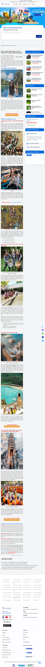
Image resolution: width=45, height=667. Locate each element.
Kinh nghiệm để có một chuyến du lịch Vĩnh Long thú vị (36, 107)
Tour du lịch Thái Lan (7, 594)
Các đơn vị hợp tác (6, 637)
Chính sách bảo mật (6, 639)
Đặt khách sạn (26, 637)
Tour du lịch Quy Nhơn (17, 585)
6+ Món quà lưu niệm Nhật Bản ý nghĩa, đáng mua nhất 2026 (14, 564)
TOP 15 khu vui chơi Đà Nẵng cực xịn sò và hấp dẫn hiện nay (14, 562)
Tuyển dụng (4, 647)
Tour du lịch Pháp (26, 600)
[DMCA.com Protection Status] (30, 665)
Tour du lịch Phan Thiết (7, 587)
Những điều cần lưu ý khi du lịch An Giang (36, 95)
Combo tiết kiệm (26, 642)
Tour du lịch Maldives (7, 600)
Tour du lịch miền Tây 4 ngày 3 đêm (12, 519)
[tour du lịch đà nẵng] (22, 17)
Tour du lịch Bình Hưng (27, 587)
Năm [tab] (40, 155)
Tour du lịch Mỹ (36, 600)
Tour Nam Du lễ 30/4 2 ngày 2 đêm (12, 426)
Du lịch (20, 4)
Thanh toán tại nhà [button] (33, 133)
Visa (29, 4)
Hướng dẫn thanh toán (6, 650)
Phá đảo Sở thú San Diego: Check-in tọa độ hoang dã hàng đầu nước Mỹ (17, 568)
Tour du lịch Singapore (37, 592)
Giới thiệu (4, 632)
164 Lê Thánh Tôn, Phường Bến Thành (30, 609)
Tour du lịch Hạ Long (17, 579)
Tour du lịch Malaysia (17, 594)
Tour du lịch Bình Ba (37, 587)
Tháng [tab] (35, 155)
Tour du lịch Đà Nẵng (37, 581)
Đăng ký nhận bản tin (6, 654)
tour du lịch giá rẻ (6, 550)
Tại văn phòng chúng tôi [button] (34, 143)
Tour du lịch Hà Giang (27, 579)
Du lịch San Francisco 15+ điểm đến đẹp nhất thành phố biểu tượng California (18, 567)
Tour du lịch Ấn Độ (36, 596)
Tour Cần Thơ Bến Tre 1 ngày (12, 114)
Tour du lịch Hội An (6, 585)
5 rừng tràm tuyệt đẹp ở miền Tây (36, 101)
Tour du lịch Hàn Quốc (37, 594)
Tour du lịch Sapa (6, 581)
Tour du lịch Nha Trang (37, 585)
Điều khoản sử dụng (6, 642)
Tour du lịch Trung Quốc (7, 596)
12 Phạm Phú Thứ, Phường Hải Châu (30, 617)
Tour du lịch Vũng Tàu (27, 589)
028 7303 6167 (12, 552)
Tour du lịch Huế (26, 581)
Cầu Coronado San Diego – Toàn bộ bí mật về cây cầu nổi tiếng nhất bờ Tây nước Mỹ (19, 565)
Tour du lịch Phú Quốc (37, 589)
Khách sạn (25, 4)
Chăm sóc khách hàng (6, 652)
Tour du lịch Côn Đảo (7, 592)
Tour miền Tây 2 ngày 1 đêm (16, 202)
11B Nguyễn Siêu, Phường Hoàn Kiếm (30, 613)
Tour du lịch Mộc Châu (37, 579)
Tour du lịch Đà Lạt (16, 592)
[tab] (34, 133)
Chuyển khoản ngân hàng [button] (34, 147)
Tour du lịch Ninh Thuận (17, 587)
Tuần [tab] (29, 155)
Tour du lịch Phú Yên (27, 585)
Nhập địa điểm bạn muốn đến (10, 30)
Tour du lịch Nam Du (6, 589)
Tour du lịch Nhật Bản (27, 594)
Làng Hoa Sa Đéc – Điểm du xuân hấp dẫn (36, 89)
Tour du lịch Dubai (26, 596)
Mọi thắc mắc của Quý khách (32, 119)
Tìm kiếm (39, 36)
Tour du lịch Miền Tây (27, 592)
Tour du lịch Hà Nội (6, 579)
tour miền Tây (5, 531)
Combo (32, 4)
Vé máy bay (15, 4)
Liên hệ (3, 634)
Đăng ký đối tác (5, 657)
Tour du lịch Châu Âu (17, 600)
